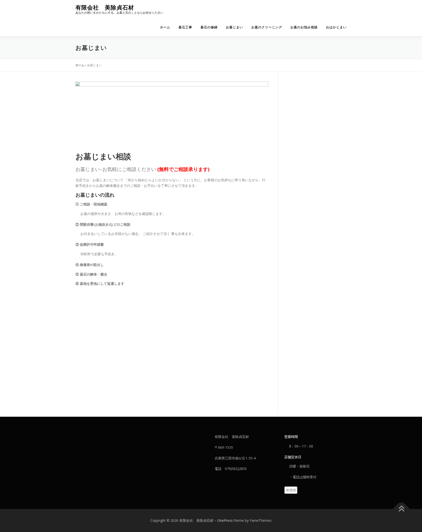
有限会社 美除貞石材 (104, 7)
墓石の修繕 (209, 27)
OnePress (225, 520)
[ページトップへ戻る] (401, 509)
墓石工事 (185, 27)
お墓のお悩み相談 (304, 27)
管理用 (291, 490)
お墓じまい (234, 27)
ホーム (165, 27)
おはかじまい (336, 27)
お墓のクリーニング (266, 27)
